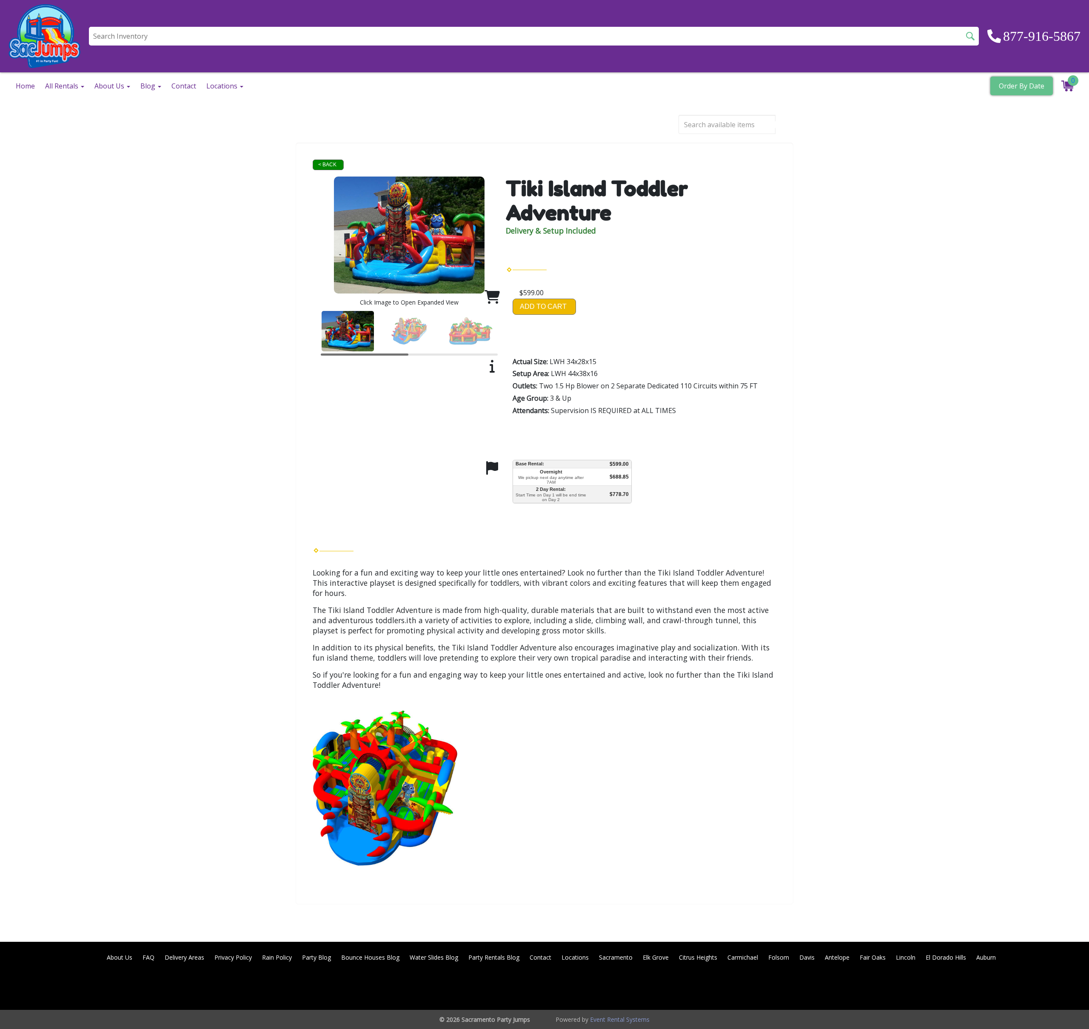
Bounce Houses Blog (370, 957)
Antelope (837, 957)
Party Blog (316, 957)
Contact (183, 86)
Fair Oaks (873, 957)
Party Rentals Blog (493, 957)
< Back (327, 165)
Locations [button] (222, 86)
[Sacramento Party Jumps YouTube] (1043, 988)
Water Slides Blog (434, 957)
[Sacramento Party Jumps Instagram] (1066, 988)
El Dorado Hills (946, 957)
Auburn (986, 957)
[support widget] (1063, 1008)
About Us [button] (110, 86)
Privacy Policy (233, 957)
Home (25, 86)
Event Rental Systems (620, 1019)
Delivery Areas (184, 957)
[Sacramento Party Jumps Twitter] (1020, 988)
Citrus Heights (698, 957)
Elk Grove (656, 957)
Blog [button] (148, 86)
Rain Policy (277, 957)
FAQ (148, 957)
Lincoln (905, 957)
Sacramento (616, 957)
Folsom (778, 957)
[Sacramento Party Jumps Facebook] (997, 988)
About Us (119, 957)
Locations (575, 957)
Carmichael (742, 957)
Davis (807, 957)
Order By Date (1021, 86)
